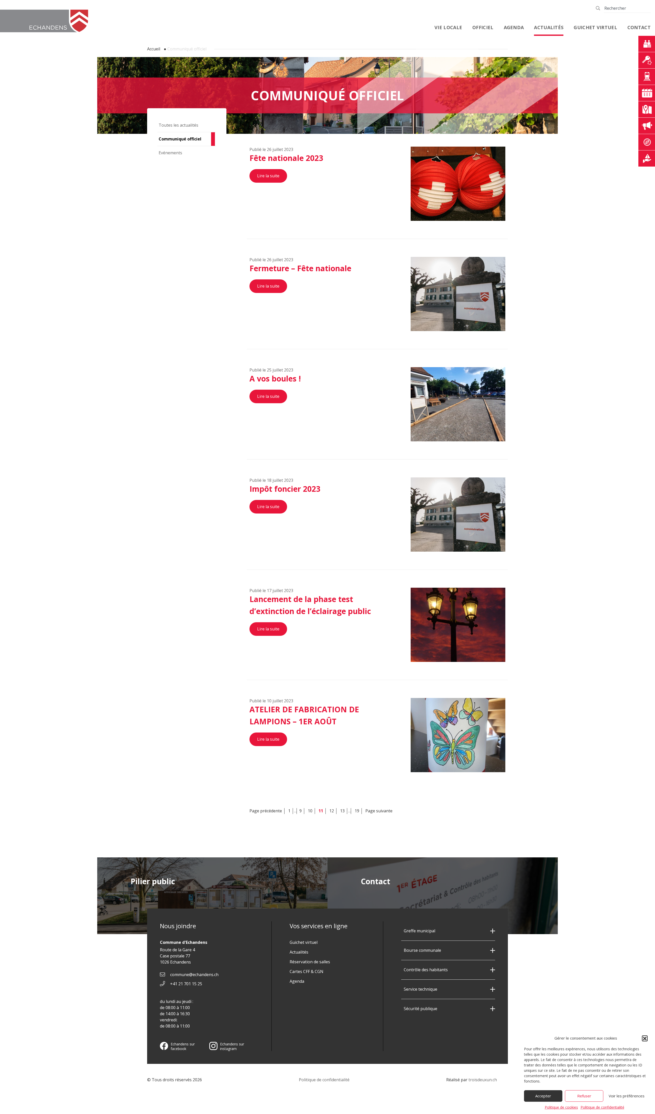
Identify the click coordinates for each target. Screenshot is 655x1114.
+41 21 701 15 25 (186, 984)
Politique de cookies (561, 1107)
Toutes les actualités (178, 125)
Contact (639, 27)
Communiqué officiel (180, 139)
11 (321, 811)
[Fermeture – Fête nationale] (458, 294)
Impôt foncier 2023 (284, 489)
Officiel (482, 27)
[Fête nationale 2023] (458, 184)
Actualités (548, 27)
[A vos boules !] (458, 404)
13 (342, 811)
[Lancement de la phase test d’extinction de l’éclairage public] (458, 625)
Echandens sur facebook (183, 1046)
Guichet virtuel (595, 27)
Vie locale (448, 27)
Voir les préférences (627, 1096)
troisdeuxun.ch (483, 1080)
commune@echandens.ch (194, 974)
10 (310, 811)
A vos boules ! (275, 378)
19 (357, 811)
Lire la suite (268, 176)
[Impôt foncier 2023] (458, 514)
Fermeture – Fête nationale (300, 268)
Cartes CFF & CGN (306, 971)
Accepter (543, 1096)
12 (331, 811)
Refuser (584, 1096)
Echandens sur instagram (232, 1046)
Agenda (514, 27)
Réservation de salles (310, 962)
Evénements (170, 153)
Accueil (153, 49)
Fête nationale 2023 (286, 158)
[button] (644, 1038)
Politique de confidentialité (602, 1107)
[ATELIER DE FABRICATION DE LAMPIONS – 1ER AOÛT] (458, 735)
